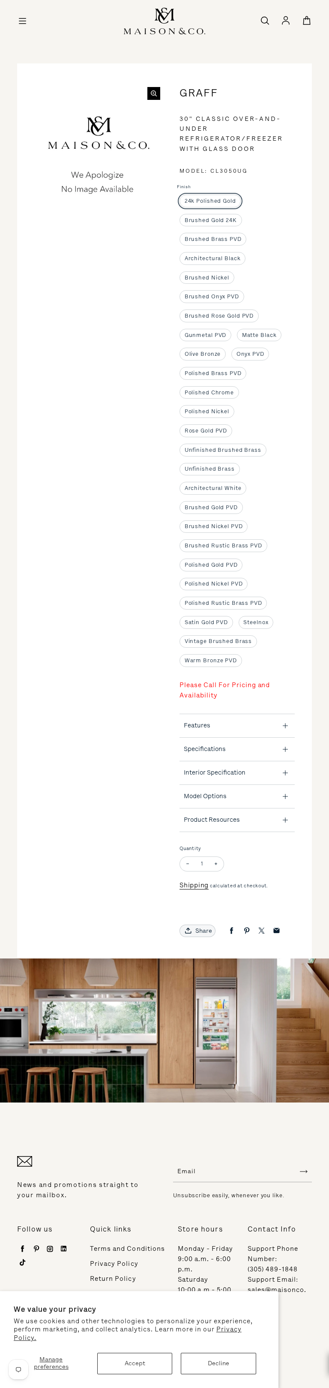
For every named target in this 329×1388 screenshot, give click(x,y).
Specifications (205, 749)
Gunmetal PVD (206, 335)
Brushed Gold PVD (211, 507)
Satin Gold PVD (206, 622)
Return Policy (113, 1279)
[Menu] (22, 21)
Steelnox (255, 622)
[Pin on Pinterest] (246, 930)
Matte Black (259, 335)
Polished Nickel (207, 411)
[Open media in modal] (153, 93)
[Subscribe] (304, 1171)
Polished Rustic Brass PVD (223, 603)
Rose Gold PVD (206, 430)
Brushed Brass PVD (213, 239)
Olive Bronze (203, 354)
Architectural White (213, 488)
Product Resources (212, 819)
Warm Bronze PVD (211, 660)
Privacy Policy (114, 1264)
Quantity (190, 848)
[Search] (265, 21)
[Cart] (307, 21)
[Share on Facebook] (231, 930)
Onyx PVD (250, 354)
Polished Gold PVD (211, 565)
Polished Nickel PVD (214, 583)
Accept (135, 1363)
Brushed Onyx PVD (212, 296)
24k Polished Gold (210, 201)
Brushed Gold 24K (211, 220)
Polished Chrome (209, 392)
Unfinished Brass (210, 469)
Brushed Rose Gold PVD (219, 315)
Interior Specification (214, 772)
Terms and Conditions (127, 1249)
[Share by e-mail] (276, 930)
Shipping (194, 885)
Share (203, 930)
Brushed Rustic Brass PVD (223, 545)
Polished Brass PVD (213, 373)
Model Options (205, 796)
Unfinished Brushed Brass (223, 450)
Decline (218, 1363)
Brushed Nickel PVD (214, 526)
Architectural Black (213, 258)
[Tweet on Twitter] (261, 930)
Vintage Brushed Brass (218, 641)
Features (197, 725)
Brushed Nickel (207, 277)
